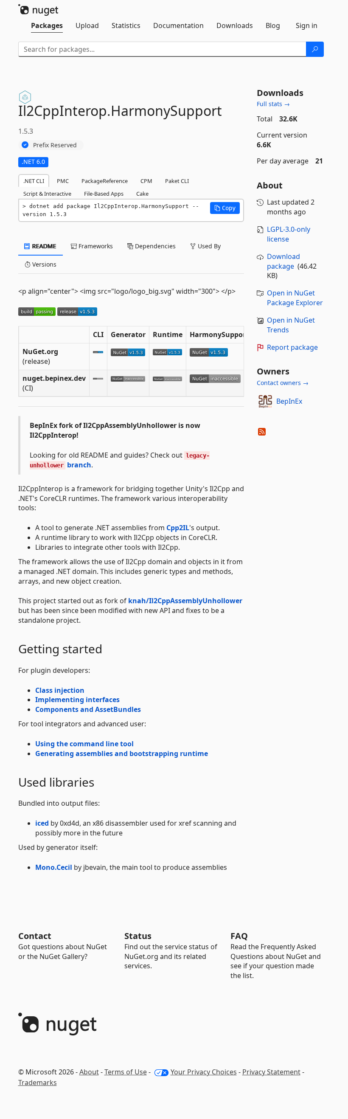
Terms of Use (125, 1072)
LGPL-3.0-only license (288, 234)
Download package (283, 261)
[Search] (315, 49)
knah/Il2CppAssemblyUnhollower (185, 600)
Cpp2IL (177, 527)
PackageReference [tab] (104, 181)
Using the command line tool (84, 743)
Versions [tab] (43, 264)
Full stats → (273, 104)
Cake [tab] (142, 193)
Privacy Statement (271, 1072)
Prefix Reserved (55, 145)
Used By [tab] (208, 246)
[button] (225, 208)
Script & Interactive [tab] (47, 193)
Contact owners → (283, 383)
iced (42, 823)
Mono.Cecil (53, 867)
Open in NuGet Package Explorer (295, 297)
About (89, 1072)
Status (138, 936)
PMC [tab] (63, 181)
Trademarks (37, 1082)
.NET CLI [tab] (33, 181)
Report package (292, 347)
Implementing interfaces (77, 699)
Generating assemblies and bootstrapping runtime (121, 753)
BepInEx (289, 401)
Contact (34, 936)
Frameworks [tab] (95, 246)
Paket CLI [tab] (177, 181)
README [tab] (43, 246)
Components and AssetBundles (88, 709)
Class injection (59, 690)
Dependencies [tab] (154, 246)
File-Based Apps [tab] (103, 193)
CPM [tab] (146, 181)
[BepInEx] (265, 401)
